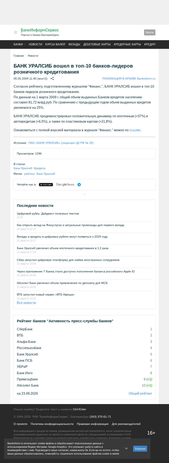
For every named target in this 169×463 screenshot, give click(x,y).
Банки (18, 44)
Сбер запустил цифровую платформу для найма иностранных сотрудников (68, 259)
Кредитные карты (127, 44)
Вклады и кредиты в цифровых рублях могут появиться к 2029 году (62, 236)
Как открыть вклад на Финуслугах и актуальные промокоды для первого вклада (70, 225)
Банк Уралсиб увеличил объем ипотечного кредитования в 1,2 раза (62, 248)
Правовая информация (93, 423)
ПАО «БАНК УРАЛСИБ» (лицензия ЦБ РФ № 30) (61, 142)
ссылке (134, 130)
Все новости (26, 303)
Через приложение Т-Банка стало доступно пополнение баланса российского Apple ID (76, 271)
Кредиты (150, 44)
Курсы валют (55, 44)
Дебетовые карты (97, 44)
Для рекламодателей (126, 423)
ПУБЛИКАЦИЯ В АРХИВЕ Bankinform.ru (128, 78)
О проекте (20, 423)
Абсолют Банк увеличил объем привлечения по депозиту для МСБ (62, 283)
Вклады (74, 44)
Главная (19, 55)
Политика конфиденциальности (52, 423)
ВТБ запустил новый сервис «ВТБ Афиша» (46, 294)
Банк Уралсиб (23, 168)
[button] (16, 32)
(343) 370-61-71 (100, 416)
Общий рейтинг (140, 393)
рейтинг (29, 173)
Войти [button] (150, 32)
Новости (35, 44)
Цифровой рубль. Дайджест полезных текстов (48, 213)
